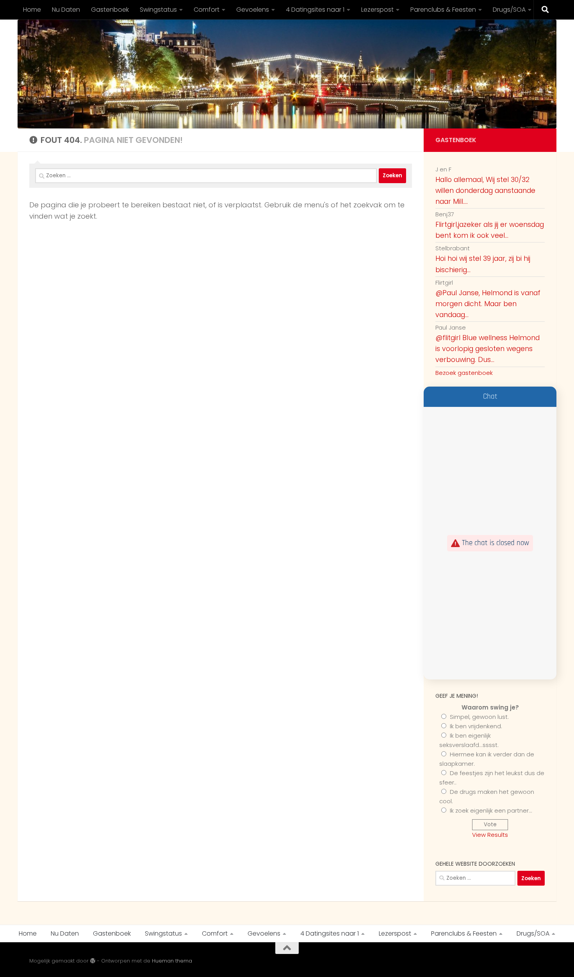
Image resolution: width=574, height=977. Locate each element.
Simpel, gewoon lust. (479, 717)
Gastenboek (110, 9)
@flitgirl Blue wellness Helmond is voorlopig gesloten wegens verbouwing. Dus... (487, 348)
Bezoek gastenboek (464, 373)
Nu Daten (66, 9)
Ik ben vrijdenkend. (476, 726)
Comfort (206, 9)
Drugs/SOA (509, 9)
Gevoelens (252, 9)
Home (32, 9)
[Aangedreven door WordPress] (92, 960)
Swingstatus (158, 9)
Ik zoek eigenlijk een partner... (491, 810)
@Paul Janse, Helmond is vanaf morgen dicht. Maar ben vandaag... (487, 303)
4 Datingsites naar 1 (315, 9)
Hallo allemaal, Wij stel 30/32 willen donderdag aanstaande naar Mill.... (485, 190)
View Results (490, 835)
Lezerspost (377, 9)
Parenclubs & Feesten (443, 9)
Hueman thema (172, 961)
